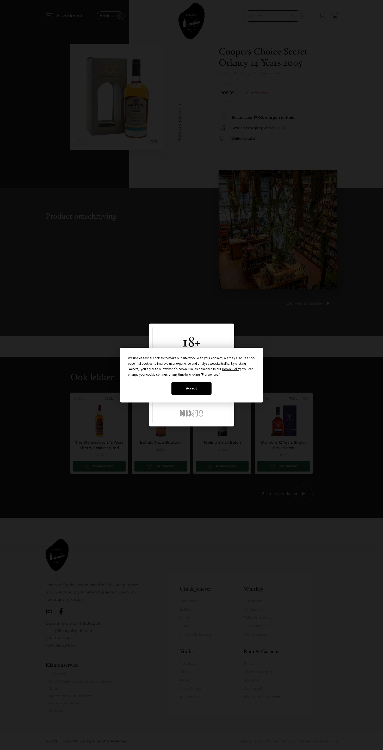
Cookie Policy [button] (231, 369)
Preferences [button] (210, 374)
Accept (191, 388)
